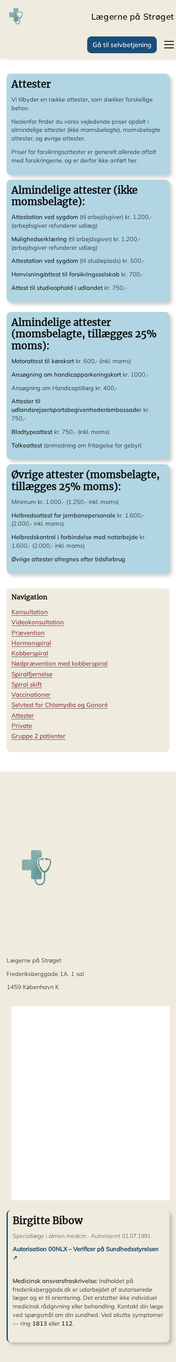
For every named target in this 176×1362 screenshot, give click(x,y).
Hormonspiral (31, 643)
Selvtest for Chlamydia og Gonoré (59, 705)
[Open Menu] (165, 44)
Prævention (28, 633)
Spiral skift (26, 684)
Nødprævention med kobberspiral (59, 663)
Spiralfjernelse (31, 674)
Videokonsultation (37, 622)
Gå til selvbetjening (122, 45)
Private (21, 726)
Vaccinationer (31, 694)
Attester (22, 715)
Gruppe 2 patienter (38, 736)
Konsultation (29, 612)
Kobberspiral (29, 653)
